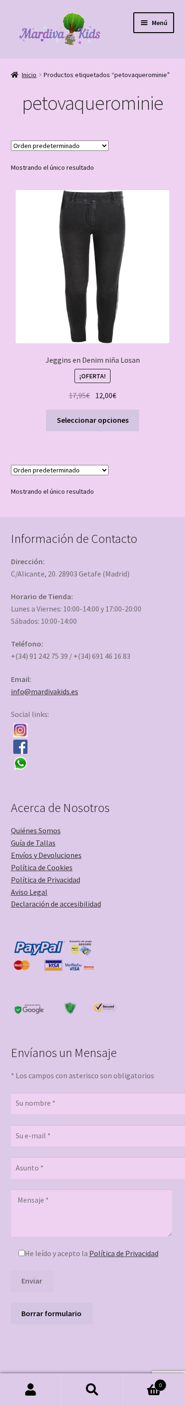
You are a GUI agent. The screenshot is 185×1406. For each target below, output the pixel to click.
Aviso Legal (29, 892)
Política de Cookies (42, 867)
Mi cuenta (31, 1390)
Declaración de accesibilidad (56, 903)
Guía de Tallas (33, 842)
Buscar (92, 1390)
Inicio (29, 74)
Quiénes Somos (36, 830)
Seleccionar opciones (93, 420)
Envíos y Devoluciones (46, 855)
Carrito (142, 1382)
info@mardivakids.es (44, 691)
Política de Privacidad (45, 879)
